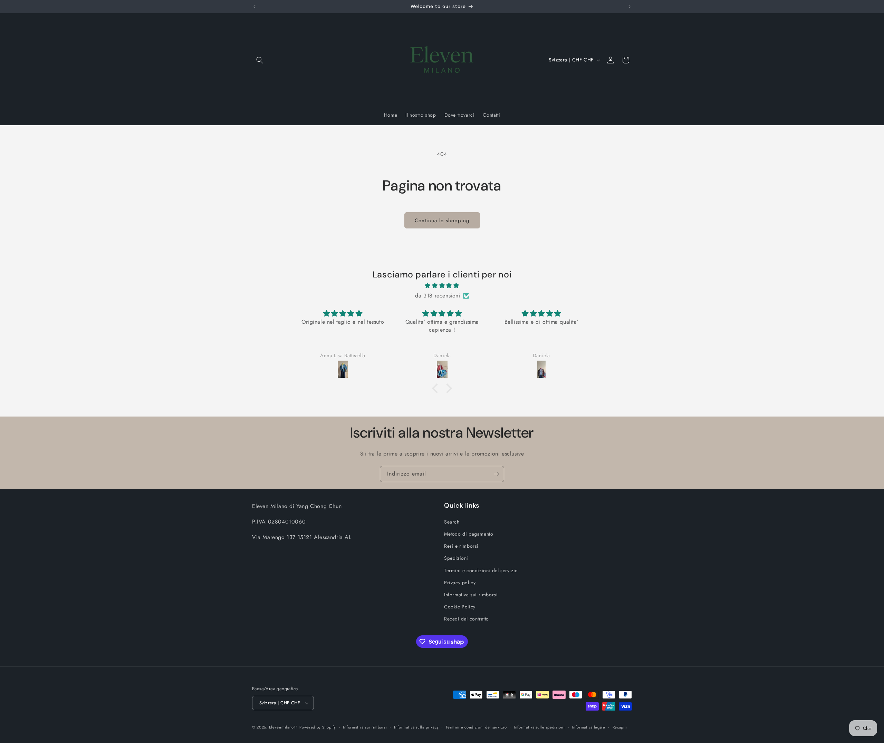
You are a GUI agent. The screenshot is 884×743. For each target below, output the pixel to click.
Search (452, 521)
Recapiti (620, 727)
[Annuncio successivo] (629, 6)
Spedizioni (456, 558)
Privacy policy (459, 582)
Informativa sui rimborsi (471, 594)
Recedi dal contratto (466, 618)
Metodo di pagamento (468, 533)
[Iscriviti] (496, 474)
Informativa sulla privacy (416, 727)
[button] (259, 60)
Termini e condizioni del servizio (481, 570)
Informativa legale (588, 727)
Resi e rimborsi (461, 545)
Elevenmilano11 (283, 727)
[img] (442, 286)
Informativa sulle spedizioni (539, 727)
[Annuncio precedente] (254, 6)
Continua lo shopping (442, 220)
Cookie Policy (459, 606)
